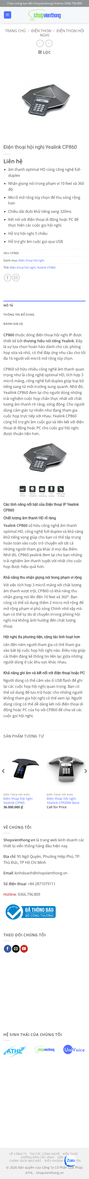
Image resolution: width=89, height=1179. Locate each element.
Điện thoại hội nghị (62, 33)
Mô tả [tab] (8, 305)
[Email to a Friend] (16, 277)
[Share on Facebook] (7, 277)
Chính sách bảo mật (25, 1161)
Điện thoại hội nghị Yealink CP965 (18, 801)
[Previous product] (48, 43)
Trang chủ (15, 30)
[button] (7, 15)
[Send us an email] (16, 949)
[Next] (85, 780)
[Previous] (3, 780)
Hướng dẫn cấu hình (37, 1157)
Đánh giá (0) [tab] (13, 324)
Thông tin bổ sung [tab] (18, 314)
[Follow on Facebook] (7, 949)
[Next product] (40, 43)
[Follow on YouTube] (24, 949)
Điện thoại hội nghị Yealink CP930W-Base (63, 801)
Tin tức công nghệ (45, 1154)
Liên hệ (62, 1157)
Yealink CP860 (46, 267)
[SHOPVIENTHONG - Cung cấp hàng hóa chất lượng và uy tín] (44, 15)
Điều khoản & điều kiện (62, 1161)
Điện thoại (41, 30)
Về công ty (18, 1154)
